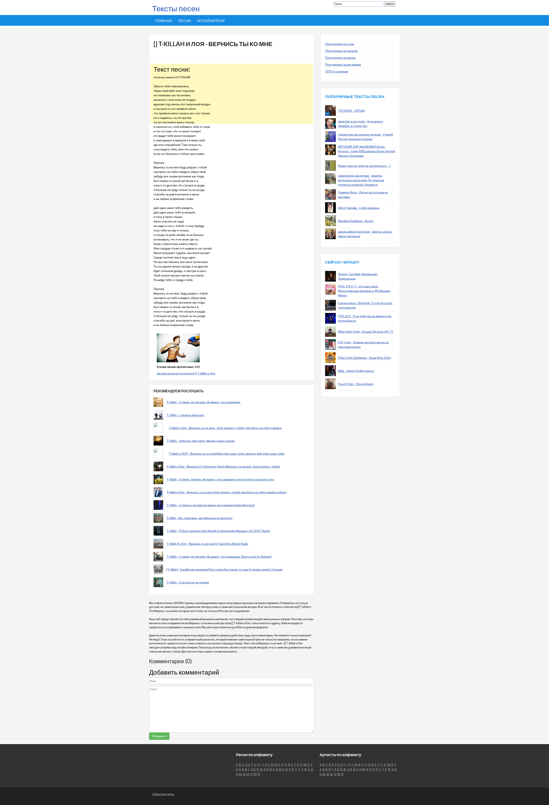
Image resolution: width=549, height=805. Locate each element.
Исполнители (211, 21)
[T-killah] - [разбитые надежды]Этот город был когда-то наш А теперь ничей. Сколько (224, 569)
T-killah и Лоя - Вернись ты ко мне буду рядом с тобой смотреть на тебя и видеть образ (226, 492)
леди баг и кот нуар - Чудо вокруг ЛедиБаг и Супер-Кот (360, 123)
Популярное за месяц (340, 57)
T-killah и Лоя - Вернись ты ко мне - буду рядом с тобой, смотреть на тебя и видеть (225, 428)
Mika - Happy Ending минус (356, 371)
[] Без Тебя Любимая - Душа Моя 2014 (364, 357)
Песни (184, 21)
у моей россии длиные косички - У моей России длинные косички (365, 137)
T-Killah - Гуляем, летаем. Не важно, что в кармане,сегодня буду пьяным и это (220, 479)
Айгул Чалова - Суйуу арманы (358, 208)
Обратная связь (163, 794)
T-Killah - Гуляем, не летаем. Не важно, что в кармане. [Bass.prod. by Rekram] (218, 556)
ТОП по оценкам (336, 71)
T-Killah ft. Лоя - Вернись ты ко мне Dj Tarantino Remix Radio (207, 543)
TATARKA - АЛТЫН (351, 110)
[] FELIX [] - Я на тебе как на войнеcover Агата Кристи (365, 318)
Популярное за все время (343, 64)
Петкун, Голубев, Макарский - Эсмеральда (358, 276)
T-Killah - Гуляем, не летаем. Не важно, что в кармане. (203, 402)
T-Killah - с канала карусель (185, 415)
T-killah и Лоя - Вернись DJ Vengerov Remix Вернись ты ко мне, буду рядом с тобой (223, 466)
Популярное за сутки (339, 44)
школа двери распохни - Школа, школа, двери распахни (365, 234)
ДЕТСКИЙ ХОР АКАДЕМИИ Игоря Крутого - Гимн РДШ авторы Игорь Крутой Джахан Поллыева (366, 151)
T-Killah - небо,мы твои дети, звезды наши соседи (200, 441)
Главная (163, 21)
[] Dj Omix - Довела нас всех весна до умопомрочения (363, 344)
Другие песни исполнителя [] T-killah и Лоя (186, 373)
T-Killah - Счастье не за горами (187, 582)
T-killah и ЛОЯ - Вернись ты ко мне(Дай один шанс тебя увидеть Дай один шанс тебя (227, 453)
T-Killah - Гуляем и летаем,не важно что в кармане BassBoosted (210, 505)
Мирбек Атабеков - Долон (355, 221)
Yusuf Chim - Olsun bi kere (355, 384)
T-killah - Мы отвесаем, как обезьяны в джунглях (199, 518)
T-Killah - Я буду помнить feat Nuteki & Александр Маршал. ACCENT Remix (218, 531)
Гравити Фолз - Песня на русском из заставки (363, 194)
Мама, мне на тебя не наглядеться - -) (364, 166)
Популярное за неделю (341, 51)
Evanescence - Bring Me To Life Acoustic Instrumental (365, 305)
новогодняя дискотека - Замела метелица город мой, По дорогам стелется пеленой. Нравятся (361, 180)
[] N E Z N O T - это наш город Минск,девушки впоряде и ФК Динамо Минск (364, 290)
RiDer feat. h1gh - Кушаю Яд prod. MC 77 (365, 331)
